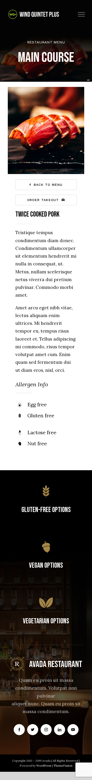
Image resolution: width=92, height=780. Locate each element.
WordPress (44, 765)
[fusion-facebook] (19, 729)
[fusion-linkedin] (59, 729)
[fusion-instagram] (46, 729)
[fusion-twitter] (32, 729)
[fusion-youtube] (73, 729)
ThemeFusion (63, 765)
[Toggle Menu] (81, 14)
